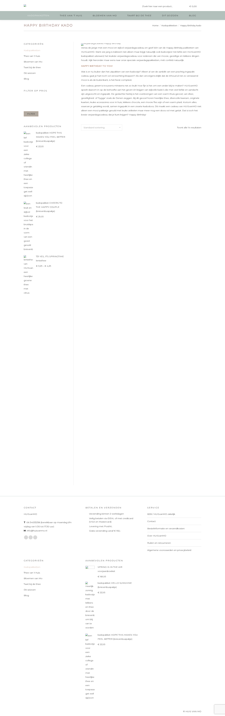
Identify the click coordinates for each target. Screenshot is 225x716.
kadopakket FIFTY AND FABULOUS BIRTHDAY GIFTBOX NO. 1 (141, 257)
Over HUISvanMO (156, 535)
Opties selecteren (183, 340)
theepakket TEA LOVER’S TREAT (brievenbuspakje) (141, 466)
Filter (31, 113)
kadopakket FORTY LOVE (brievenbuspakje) (183, 254)
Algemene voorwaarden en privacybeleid (169, 550)
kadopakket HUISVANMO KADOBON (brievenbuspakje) (183, 326)
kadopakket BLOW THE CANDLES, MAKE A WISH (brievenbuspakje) (183, 185)
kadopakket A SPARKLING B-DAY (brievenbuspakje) (99, 182)
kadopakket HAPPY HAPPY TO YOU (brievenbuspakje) (99, 326)
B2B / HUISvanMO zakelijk (161, 514)
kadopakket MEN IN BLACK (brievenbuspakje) (99, 466)
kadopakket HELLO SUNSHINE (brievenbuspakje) (141, 326)
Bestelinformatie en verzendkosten (166, 528)
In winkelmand (141, 200)
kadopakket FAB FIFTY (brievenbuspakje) (99, 254)
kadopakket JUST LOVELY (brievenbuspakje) (141, 394)
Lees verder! (99, 196)
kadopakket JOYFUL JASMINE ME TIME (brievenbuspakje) (99, 394)
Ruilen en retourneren (159, 543)
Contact (151, 521)
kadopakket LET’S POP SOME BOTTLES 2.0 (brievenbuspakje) (182, 397)
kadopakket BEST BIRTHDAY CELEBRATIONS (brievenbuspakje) (141, 185)
